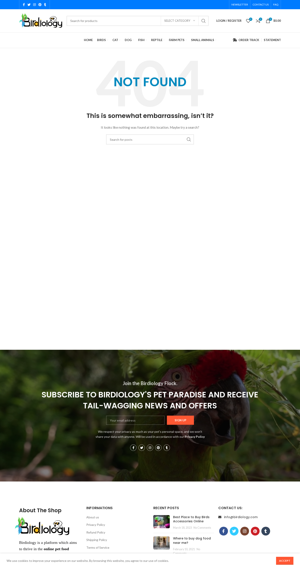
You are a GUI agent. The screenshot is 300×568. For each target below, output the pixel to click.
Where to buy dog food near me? (192, 540)
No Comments (202, 527)
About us (92, 517)
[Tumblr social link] (45, 4)
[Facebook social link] (24, 4)
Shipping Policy (96, 540)
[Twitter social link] (29, 4)
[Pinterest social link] (40, 4)
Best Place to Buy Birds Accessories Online (191, 519)
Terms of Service (97, 547)
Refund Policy (95, 532)
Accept (284, 560)
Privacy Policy (95, 525)
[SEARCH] (204, 21)
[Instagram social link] (34, 4)
